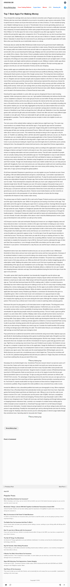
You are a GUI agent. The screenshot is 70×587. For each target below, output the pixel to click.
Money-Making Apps (10, 7)
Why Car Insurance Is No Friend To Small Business (18, 514)
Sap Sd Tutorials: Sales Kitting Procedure (16, 545)
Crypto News (37, 7)
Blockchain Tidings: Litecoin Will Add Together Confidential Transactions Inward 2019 (29, 506)
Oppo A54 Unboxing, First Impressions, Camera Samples (20, 561)
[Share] (60, 585)
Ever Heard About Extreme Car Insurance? (16, 499)
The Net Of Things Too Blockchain (14, 538)
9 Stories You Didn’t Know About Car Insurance (17, 553)
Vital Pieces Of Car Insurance (12, 569)
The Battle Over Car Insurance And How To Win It (18, 522)
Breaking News (57, 7)
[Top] (64, 585)
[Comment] (10, 585)
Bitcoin (45, 7)
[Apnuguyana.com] (6, 585)
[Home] (6, 585)
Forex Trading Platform (24, 7)
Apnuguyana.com (8, 3)
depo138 (6, 491)
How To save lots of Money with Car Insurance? (18, 530)
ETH (50, 7)
